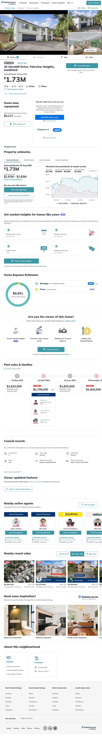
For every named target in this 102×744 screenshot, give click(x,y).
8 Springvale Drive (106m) (41, 540)
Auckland (20, 8)
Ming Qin (97, 529)
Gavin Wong (44, 420)
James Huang (16, 529)
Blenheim (32, 698)
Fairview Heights (32, 8)
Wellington (8, 710)
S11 (52, 389)
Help (23, 728)
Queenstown (33, 710)
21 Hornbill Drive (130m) (68, 540)
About (8, 728)
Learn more (70, 321)
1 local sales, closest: (12, 537)
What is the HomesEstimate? (13, 179)
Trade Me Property (27, 718)
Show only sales (13, 368)
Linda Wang (44, 410)
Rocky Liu (43, 400)
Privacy (37, 728)
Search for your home (37, 266)
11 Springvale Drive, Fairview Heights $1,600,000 (19, 571)
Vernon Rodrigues (70, 529)
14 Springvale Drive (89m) (14, 540)
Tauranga (8, 702)
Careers (16, 728)
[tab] (12, 160)
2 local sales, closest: (39, 537)
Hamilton (8, 698)
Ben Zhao (43, 529)
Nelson (31, 694)
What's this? (22, 63)
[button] (66, 283)
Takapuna (44, 581)
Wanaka (31, 706)
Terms (29, 728)
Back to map (10, 8)
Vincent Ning (71, 579)
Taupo (7, 706)
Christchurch (33, 702)
